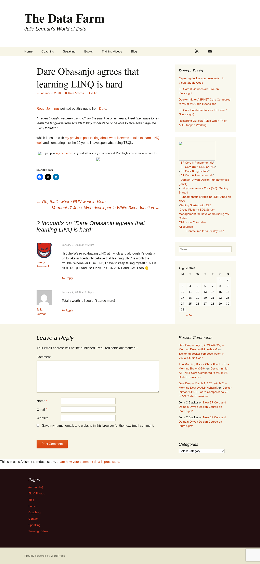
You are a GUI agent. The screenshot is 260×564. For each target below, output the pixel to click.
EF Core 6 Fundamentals (197, 175)
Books (88, 51)
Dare (102, 108)
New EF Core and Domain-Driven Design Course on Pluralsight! (202, 407)
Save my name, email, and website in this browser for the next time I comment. (98, 425)
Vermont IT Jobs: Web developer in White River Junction (105, 207)
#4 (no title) (35, 487)
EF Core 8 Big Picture (194, 171)
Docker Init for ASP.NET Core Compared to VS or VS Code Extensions (204, 373)
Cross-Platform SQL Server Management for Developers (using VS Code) (204, 214)
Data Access (76, 93)
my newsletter (64, 153)
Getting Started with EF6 (195, 205)
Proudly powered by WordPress (44, 555)
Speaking (69, 51)
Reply (69, 278)
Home (28, 51)
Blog (134, 51)
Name (42, 401)
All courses (186, 226)
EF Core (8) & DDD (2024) (198, 166)
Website (42, 418)
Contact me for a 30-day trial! (205, 231)
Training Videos (112, 51)
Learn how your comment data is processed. (88, 461)
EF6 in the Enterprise (192, 222)
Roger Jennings (48, 108)
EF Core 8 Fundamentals (197, 162)
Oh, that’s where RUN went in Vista (71, 201)
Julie (94, 93)
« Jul (189, 315)
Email (42, 409)
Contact (33, 518)
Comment (45, 357)
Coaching (47, 51)
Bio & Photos (36, 493)
